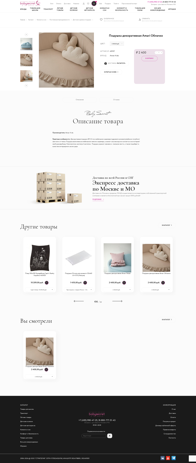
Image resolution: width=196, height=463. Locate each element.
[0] (93, 5)
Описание (80, 100)
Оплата (58, 3)
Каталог (31, 20)
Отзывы (116, 100)
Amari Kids (114, 56)
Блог (51, 3)
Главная (22, 20)
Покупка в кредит (169, 421)
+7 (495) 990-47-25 (154, 2)
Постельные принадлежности (60, 20)
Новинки (76, 3)
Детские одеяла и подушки (82, 20)
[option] (26, 60)
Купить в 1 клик (110, 72)
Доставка (67, 3)
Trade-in (116, 3)
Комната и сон (41, 20)
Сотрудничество (170, 434)
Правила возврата (169, 430)
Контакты (172, 438)
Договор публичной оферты (165, 425)
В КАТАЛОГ (166, 225)
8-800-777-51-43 (169, 2)
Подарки (108, 3)
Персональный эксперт (129, 3)
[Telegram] (173, 458)
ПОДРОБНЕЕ (96, 199)
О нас (174, 409)
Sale (100, 3)
